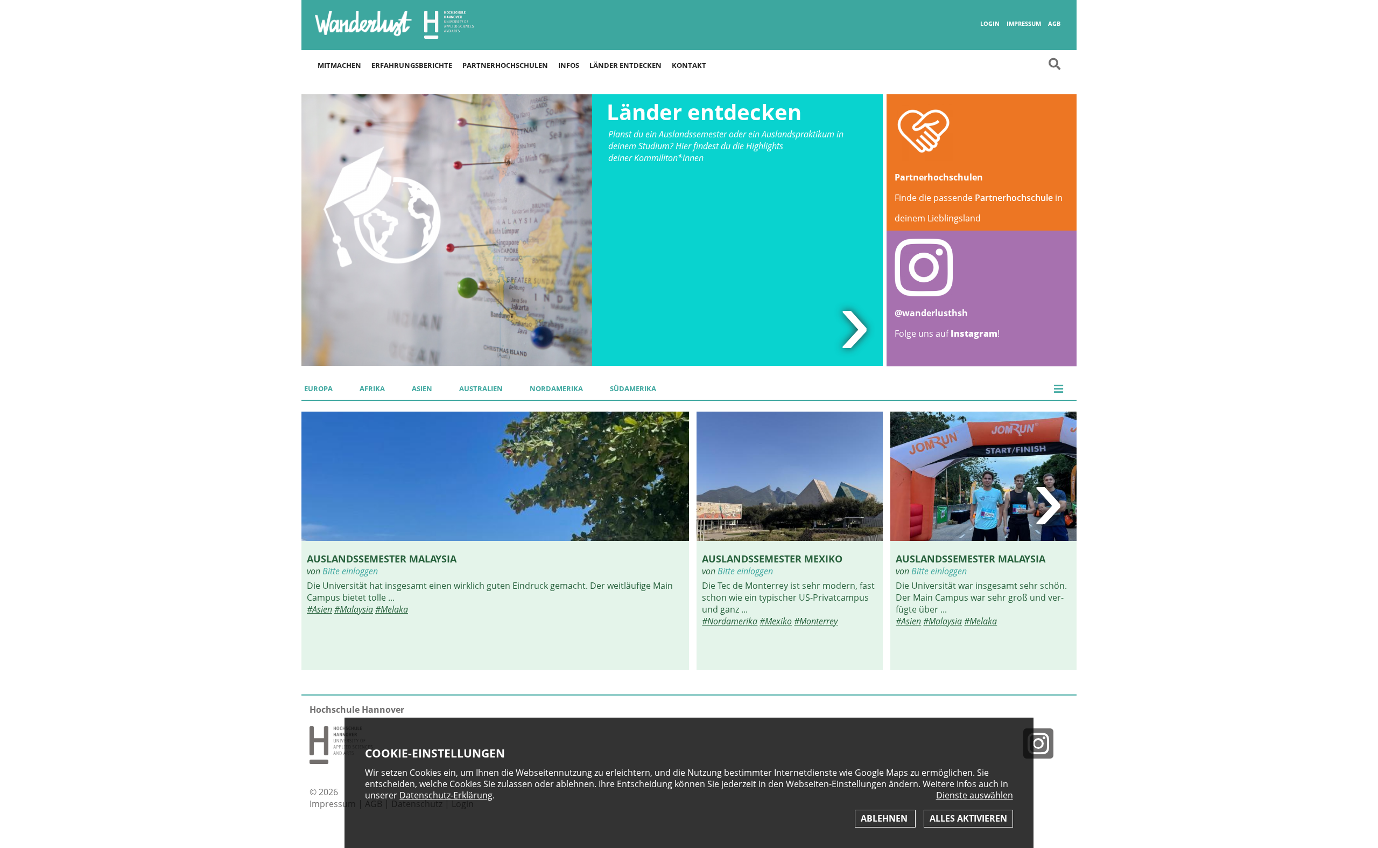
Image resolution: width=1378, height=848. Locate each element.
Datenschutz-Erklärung (446, 795)
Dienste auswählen (974, 795)
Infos (568, 65)
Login (990, 24)
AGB (1054, 24)
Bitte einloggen (350, 571)
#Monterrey (816, 621)
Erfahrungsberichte (411, 65)
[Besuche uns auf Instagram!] (1042, 743)
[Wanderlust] (363, 35)
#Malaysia (353, 609)
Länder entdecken (625, 65)
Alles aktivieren (968, 818)
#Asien (319, 609)
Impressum (1024, 24)
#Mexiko (776, 621)
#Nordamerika (729, 621)
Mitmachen (339, 65)
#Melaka (391, 609)
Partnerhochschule (1014, 198)
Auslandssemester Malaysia (381, 558)
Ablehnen (885, 818)
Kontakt (689, 65)
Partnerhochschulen (505, 65)
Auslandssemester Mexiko (772, 558)
